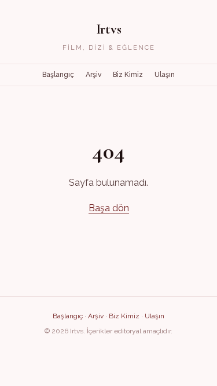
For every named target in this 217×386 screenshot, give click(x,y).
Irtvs (109, 29)
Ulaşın (165, 75)
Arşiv (93, 75)
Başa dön (109, 208)
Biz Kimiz (128, 75)
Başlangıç (58, 75)
